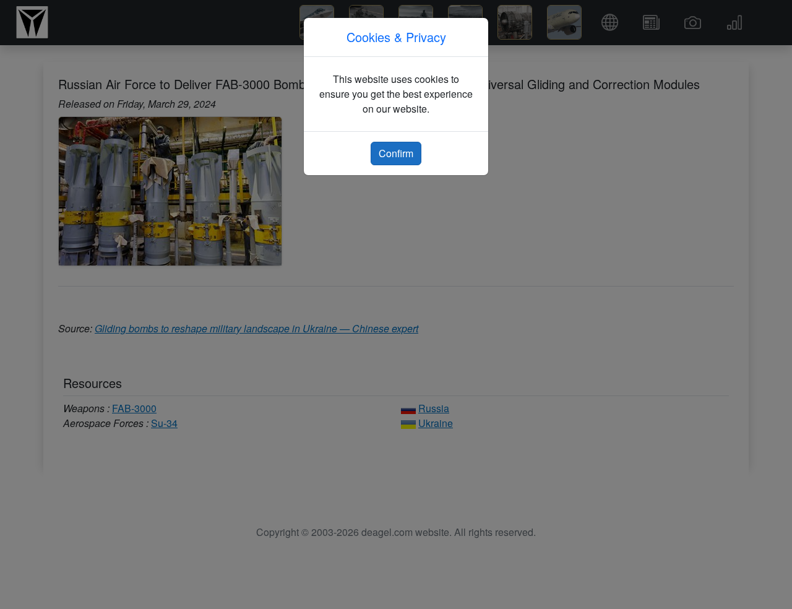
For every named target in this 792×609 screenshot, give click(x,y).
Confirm (396, 153)
